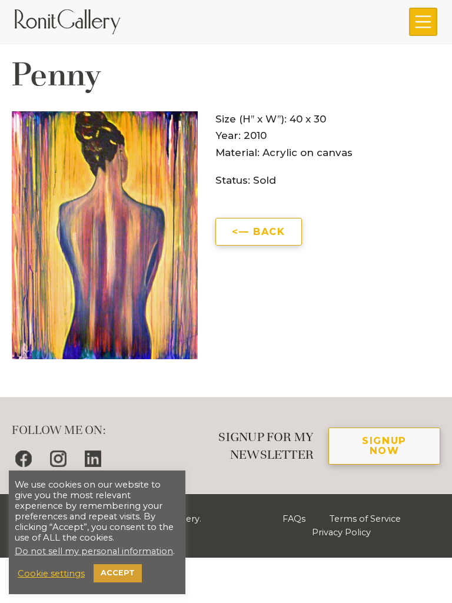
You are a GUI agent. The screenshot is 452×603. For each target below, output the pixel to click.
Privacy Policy (341, 532)
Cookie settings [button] (51, 573)
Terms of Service (365, 518)
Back (269, 231)
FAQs (293, 518)
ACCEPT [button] (118, 572)
